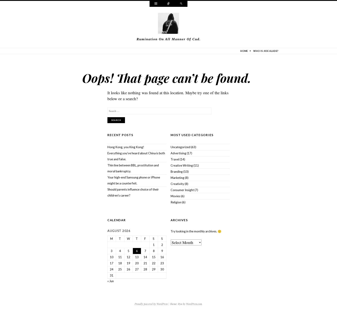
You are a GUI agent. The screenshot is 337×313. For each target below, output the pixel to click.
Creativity (177, 184)
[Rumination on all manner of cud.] (168, 24)
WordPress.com (194, 304)
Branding (177, 171)
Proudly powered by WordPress (151, 304)
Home (244, 51)
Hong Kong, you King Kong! (125, 147)
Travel (175, 159)
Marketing (177, 178)
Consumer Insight (182, 190)
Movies (175, 196)
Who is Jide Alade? (265, 51)
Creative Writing (182, 165)
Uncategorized (180, 147)
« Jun (110, 281)
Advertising (178, 153)
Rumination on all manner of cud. (169, 39)
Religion (176, 202)
